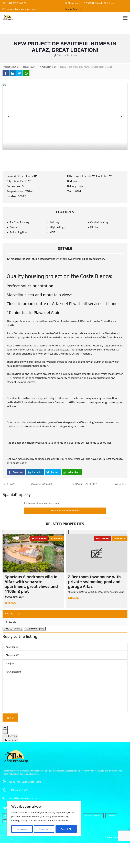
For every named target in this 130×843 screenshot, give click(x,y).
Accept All (66, 828)
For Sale (87, 175)
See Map (12, 622)
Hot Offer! (102, 175)
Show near (10, 739)
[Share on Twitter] (19, 73)
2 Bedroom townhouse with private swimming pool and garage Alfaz (94, 581)
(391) (11, 66)
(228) (29, 66)
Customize (22, 828)
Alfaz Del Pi (21, 180)
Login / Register (73, 9)
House (30, 175)
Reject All (44, 828)
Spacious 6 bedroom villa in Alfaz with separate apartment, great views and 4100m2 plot (31, 584)
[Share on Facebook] (6, 73)
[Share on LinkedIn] (12, 73)
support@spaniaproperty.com (22, 9)
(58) (48, 66)
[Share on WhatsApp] (26, 73)
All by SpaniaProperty (65, 510)
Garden (111, 815)
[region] (44, 818)
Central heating (93, 815)
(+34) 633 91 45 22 (16, 3)
